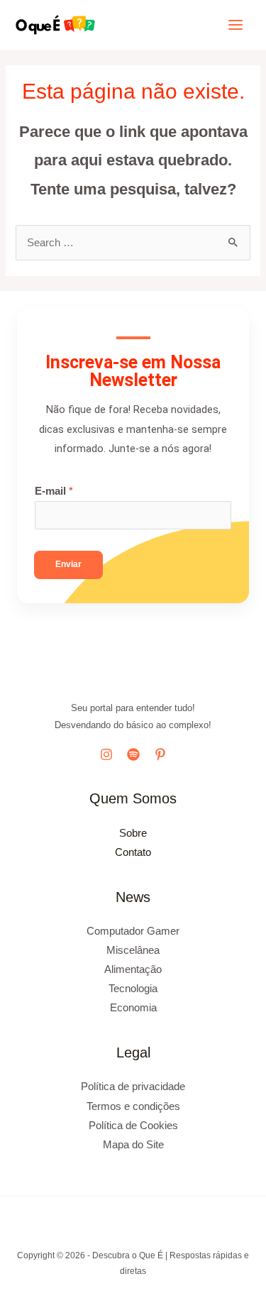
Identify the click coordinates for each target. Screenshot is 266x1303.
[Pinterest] (160, 754)
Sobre (133, 833)
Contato (133, 852)
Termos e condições (133, 1106)
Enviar (68, 564)
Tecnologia (133, 988)
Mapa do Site (133, 1144)
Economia (133, 1007)
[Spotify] (133, 754)
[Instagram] (106, 754)
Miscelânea (133, 950)
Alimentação (133, 969)
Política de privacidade (133, 1086)
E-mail (54, 491)
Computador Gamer (133, 931)
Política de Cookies (133, 1125)
